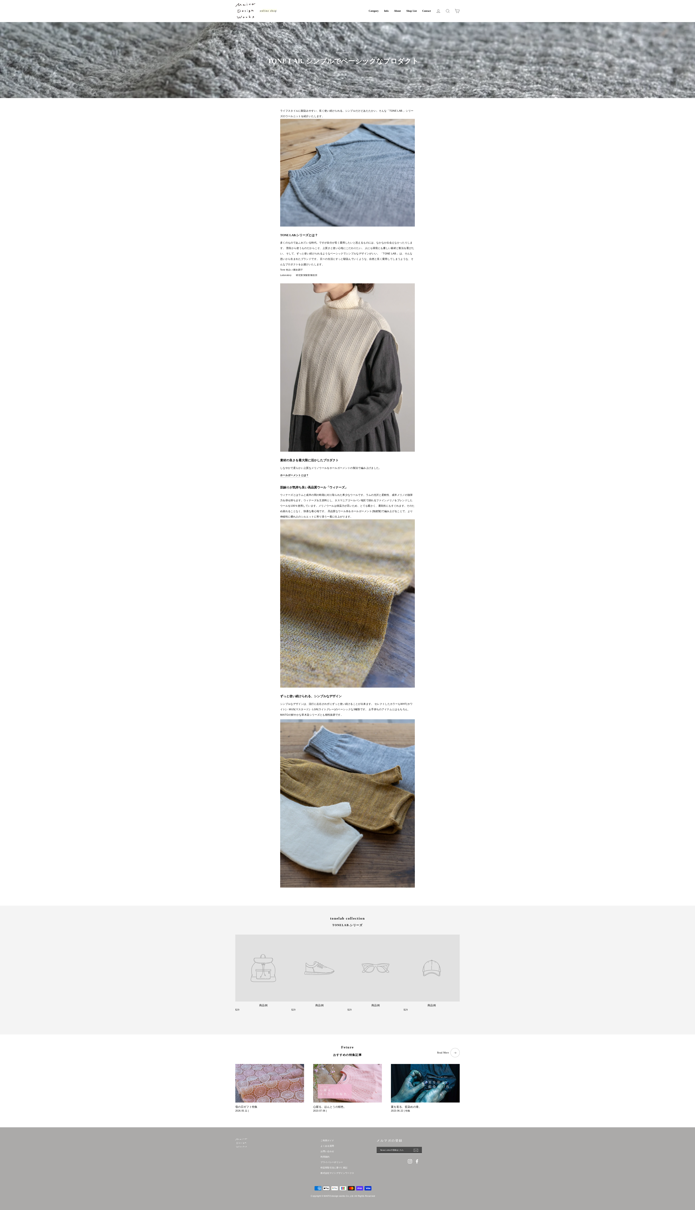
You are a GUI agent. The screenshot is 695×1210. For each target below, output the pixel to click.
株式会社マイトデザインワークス (337, 1173)
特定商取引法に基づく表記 (334, 1167)
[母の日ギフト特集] (269, 1083)
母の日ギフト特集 (246, 1106)
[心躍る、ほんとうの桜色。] (347, 1083)
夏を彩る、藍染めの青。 (406, 1106)
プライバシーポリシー (332, 1162)
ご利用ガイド (327, 1140)
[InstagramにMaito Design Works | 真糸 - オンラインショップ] (410, 1161)
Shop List (411, 11)
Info (386, 11)
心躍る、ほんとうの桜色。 (329, 1106)
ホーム (339, 52)
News (346, 52)
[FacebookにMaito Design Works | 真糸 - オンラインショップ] (417, 1161)
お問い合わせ (327, 1151)
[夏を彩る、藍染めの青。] (425, 1083)
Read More (443, 1052)
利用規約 (325, 1157)
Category (374, 11)
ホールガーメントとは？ (294, 475)
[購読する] (418, 1150)
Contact (426, 11)
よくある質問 (327, 1146)
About (397, 11)
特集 (407, 1110)
